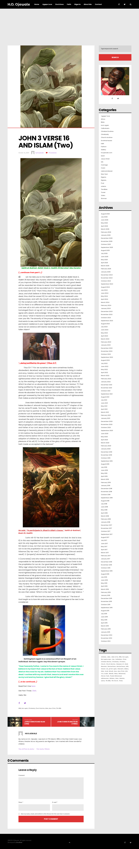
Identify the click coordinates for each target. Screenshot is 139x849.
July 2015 (104, 614)
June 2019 (104, 470)
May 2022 (104, 369)
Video (103, 195)
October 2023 (106, 318)
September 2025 (107, 247)
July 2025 (104, 253)
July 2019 (104, 467)
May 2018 (104, 510)
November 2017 (106, 528)
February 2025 (106, 269)
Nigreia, (103, 180)
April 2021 (104, 409)
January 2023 (106, 345)
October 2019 (105, 458)
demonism (104, 666)
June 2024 (104, 293)
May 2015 (104, 620)
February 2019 (106, 482)
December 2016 (106, 562)
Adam (108, 657)
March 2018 (105, 516)
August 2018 (105, 501)
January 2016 (105, 595)
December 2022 (107, 348)
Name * (20, 802)
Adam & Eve (114, 657)
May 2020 (104, 437)
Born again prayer (106, 659)
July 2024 (104, 290)
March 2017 (105, 553)
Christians (122, 661)
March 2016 (105, 589)
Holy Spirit (120, 669)
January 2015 (105, 632)
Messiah (111, 673)
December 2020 (107, 421)
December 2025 (107, 238)
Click (34, 690)
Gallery (103, 150)
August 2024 (105, 287)
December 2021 (106, 385)
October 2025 (106, 244)
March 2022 (105, 376)
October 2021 (105, 391)
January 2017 (105, 559)
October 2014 (105, 641)
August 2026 (105, 214)
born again (25, 708)
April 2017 (104, 550)
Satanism (121, 678)
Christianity (31, 708)
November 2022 (106, 351)
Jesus (115, 671)
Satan (116, 678)
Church (103, 664)
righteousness (105, 678)
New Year (104, 174)
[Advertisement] (69, 25)
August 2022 (105, 360)
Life (102, 162)
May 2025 (104, 260)
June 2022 (104, 366)
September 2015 (107, 608)
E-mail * (54, 802)
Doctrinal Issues (106, 141)
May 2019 (104, 473)
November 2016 (106, 565)
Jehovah (111, 671)
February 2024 (106, 305)
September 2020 (107, 431)
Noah (107, 676)
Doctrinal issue (112, 666)
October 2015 (105, 605)
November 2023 (106, 315)
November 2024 (107, 278)
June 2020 (104, 434)
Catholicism (105, 128)
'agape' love (105, 116)
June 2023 (104, 330)
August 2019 (105, 464)
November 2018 (106, 492)
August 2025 (105, 250)
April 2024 (104, 299)
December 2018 (106, 489)
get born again (113, 669)
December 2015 (106, 598)
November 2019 (106, 455)
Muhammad (121, 673)
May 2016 (104, 583)
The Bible (58, 708)
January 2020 (106, 449)
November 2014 (106, 638)
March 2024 (105, 302)
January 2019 (105, 486)
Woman (104, 198)
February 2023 (106, 342)
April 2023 (104, 336)
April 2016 (104, 586)
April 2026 (104, 226)
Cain (113, 659)
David (126, 664)
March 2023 (105, 339)
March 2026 (105, 229)
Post (102, 183)
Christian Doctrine (107, 131)
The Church (114, 680)
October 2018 (105, 495)
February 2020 (106, 446)
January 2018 (105, 522)
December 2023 (107, 311)
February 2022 (106, 379)
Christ (124, 659)
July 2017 (104, 540)
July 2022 (104, 363)
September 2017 (106, 534)
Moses (116, 673)
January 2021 (105, 418)
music (103, 168)
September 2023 (107, 321)
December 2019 (106, 452)
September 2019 (107, 461)
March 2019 (105, 479)
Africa (103, 119)
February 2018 (106, 519)
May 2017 (104, 547)
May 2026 (104, 223)
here (33, 686)
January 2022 (106, 382)
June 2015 (104, 617)
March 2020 (105, 443)
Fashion (103, 147)
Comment (21, 775)
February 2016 (106, 592)
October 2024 (106, 281)
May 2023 (104, 333)
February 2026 (106, 232)
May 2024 (104, 296)
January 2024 (106, 308)
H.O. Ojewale (19, 4)
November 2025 (106, 241)
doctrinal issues (121, 666)
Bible (19, 708)
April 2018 (104, 513)
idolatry (126, 669)
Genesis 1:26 (104, 669)
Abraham (103, 657)
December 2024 (107, 275)
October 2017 (105, 531)
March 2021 (105, 412)
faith (102, 144)
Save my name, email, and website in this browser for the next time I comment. (45, 814)
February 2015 (106, 629)
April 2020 (104, 440)
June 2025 (104, 257)
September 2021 (107, 394)
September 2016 (107, 571)
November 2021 (106, 388)
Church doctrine (40, 708)
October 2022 (106, 354)
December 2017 (106, 525)
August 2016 (105, 574)
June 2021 (104, 403)
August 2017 (105, 537)
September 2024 (107, 284)
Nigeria (103, 177)
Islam (46, 708)
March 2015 (105, 626)
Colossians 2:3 (120, 664)
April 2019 (104, 476)
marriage (104, 165)
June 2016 (104, 580)
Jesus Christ (52, 708)
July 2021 (104, 400)
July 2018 (104, 504)
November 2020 (106, 424)
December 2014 (106, 635)
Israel (106, 671)
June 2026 (104, 220)
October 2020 (106, 428)
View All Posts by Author (26, 749)
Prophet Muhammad (116, 676)
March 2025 (105, 266)
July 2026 (104, 217)
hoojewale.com (106, 153)
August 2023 (105, 324)
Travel (103, 192)
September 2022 (107, 357)
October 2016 (105, 568)
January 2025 (106, 272)
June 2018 (104, 507)
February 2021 (106, 415)
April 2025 (104, 263)
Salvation (111, 678)
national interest (106, 171)
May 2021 (104, 406)
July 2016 (104, 577)
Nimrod (103, 676)
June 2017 (104, 544)
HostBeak (19, 842)
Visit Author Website (43, 749)
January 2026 (106, 235)
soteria (103, 186)
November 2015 (106, 601)
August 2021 (105, 397)
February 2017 (106, 556)
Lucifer (106, 673)
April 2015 (104, 623)
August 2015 (105, 611)
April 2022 (104, 373)
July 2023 (104, 327)
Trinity (121, 680)
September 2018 (107, 498)
